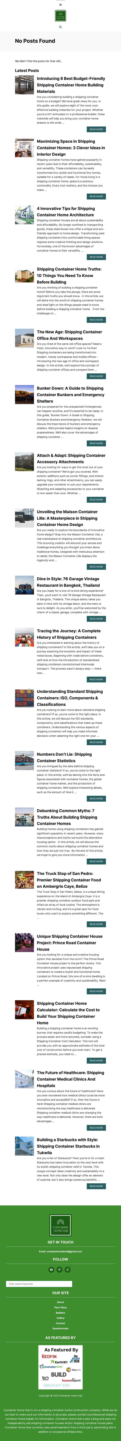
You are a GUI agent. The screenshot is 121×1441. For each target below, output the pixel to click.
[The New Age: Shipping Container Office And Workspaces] (24, 339)
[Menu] (60, 5)
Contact (60, 1323)
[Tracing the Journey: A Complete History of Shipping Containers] (24, 638)
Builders (60, 1312)
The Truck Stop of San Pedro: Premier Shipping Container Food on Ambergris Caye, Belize (69, 880)
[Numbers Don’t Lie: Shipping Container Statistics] (24, 762)
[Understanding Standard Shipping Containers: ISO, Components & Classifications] (24, 699)
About (60, 1302)
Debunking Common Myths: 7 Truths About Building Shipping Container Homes (67, 817)
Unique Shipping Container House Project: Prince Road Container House (70, 943)
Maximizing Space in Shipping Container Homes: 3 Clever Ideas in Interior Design (71, 148)
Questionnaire (60, 1328)
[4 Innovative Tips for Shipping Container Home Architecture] (24, 216)
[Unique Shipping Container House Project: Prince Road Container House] (24, 944)
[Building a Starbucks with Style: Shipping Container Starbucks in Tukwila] (24, 1147)
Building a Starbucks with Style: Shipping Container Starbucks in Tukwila (68, 1146)
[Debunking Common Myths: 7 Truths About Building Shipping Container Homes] (24, 818)
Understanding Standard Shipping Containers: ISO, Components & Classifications (70, 698)
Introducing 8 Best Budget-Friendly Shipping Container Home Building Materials (71, 85)
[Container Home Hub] (60, 16)
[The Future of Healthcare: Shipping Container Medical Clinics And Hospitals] (24, 1080)
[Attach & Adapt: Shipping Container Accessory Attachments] (24, 463)
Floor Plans (60, 1307)
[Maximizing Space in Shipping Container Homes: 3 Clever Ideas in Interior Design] (24, 149)
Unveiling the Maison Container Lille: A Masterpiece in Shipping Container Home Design (67, 518)
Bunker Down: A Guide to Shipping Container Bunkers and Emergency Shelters (70, 395)
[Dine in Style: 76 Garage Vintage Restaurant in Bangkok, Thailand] (24, 586)
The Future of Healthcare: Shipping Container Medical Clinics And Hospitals (70, 1079)
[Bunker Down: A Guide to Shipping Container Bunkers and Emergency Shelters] (24, 396)
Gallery (60, 1318)
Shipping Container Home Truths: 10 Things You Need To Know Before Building (69, 276)
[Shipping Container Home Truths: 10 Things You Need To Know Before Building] (24, 276)
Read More (98, 130)
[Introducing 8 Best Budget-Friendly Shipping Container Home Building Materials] (24, 86)
